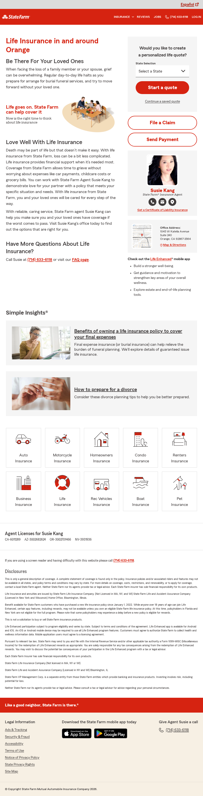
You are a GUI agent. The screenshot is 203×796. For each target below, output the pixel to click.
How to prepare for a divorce (105, 389)
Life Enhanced (161, 259)
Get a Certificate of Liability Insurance (162, 209)
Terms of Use (14, 750)
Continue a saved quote (162, 101)
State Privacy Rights (20, 764)
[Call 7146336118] (152, 202)
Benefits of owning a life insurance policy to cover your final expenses (128, 334)
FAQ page (80, 260)
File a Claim (162, 122)
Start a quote (162, 87)
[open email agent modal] (162, 202)
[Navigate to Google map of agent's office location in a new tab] (172, 202)
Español (187, 4)
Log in (196, 16)
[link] (16, 17)
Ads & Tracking (16, 730)
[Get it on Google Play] (110, 733)
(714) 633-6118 (179, 16)
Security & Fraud (17, 737)
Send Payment (162, 139)
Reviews (143, 16)
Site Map (11, 771)
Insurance (122, 16)
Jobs (157, 16)
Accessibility (14, 744)
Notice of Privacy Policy (22, 757)
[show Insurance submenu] (132, 17)
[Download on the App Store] (77, 733)
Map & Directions (174, 244)
